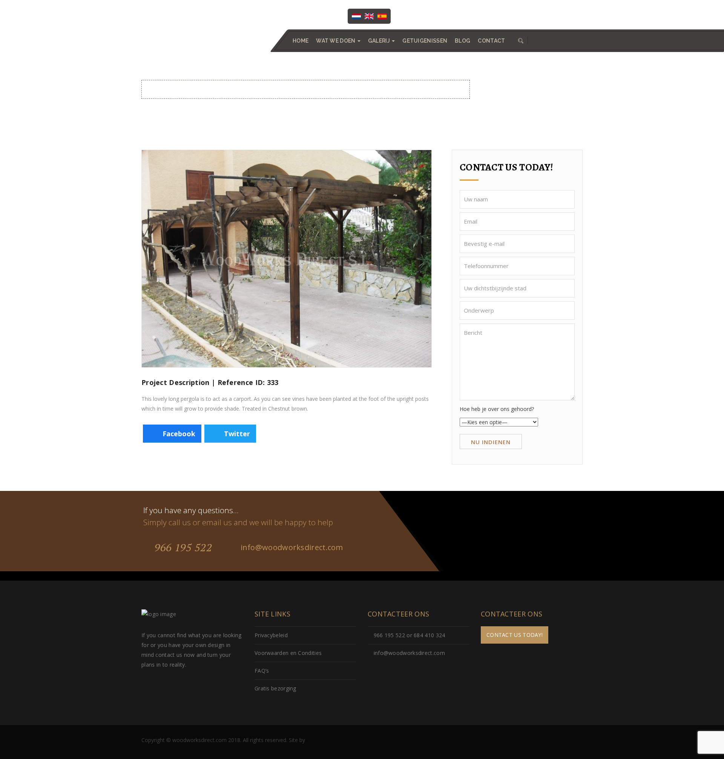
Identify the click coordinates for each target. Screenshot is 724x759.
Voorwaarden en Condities (288, 652)
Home (300, 41)
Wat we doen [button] (336, 41)
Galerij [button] (379, 41)
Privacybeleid (271, 635)
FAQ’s (262, 670)
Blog (462, 41)
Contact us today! (514, 634)
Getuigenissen (424, 41)
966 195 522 (182, 547)
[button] (520, 41)
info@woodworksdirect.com (546, 15)
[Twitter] (428, 15)
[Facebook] (412, 15)
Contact (491, 41)
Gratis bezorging (275, 688)
